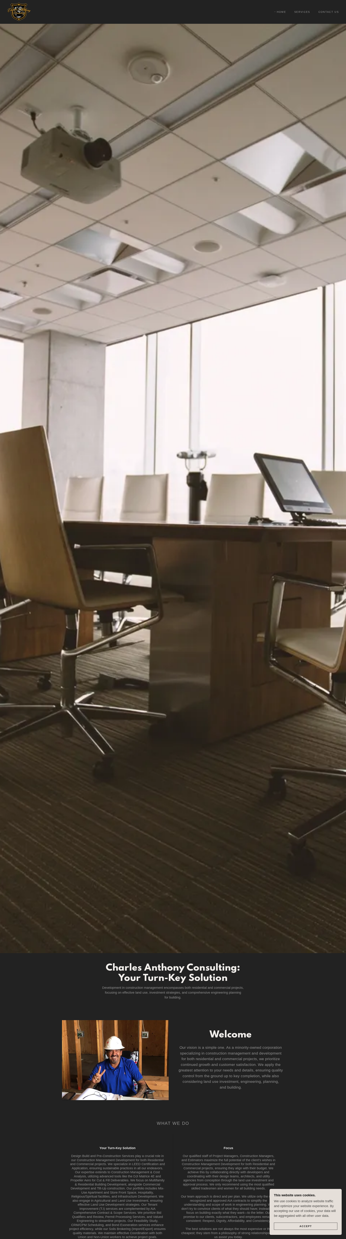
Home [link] (281, 11)
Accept (306, 1226)
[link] (19, 12)
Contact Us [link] (328, 11)
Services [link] (302, 11)
